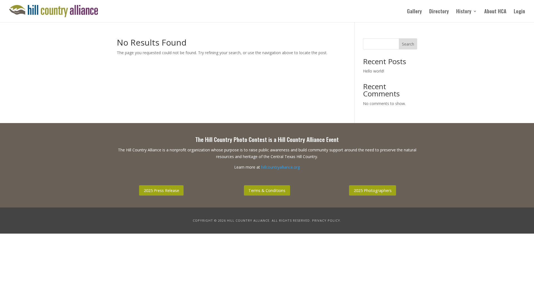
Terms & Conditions (266, 190)
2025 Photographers (373, 190)
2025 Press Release (161, 190)
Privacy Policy (326, 220)
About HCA (495, 12)
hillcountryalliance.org (280, 167)
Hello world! (373, 71)
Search (408, 44)
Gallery (414, 12)
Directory (439, 12)
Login (519, 12)
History (463, 12)
